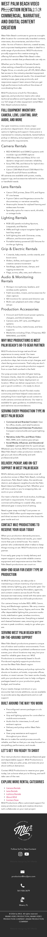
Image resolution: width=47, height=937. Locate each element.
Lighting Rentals (13, 794)
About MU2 (11, 797)
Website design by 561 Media (23, 861)
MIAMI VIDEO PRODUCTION (17, 916)
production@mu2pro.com (23, 876)
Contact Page (12, 800)
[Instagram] (20, 854)
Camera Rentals (13, 788)
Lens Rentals (12, 791)
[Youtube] (26, 854)
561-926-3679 (23, 890)
